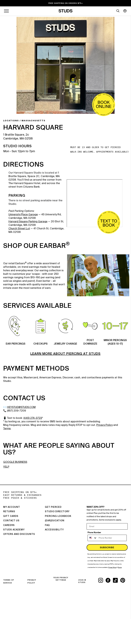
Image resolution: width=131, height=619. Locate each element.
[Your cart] (124, 10)
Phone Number (94, 532)
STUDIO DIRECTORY (57, 511)
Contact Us (11, 521)
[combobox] (92, 538)
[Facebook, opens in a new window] (109, 580)
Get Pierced (53, 507)
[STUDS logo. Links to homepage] (65, 10)
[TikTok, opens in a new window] (116, 580)
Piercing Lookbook (58, 516)
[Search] (117, 10)
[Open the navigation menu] (6, 11)
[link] (103, 104)
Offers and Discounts (19, 534)
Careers (9, 525)
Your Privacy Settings (60, 579)
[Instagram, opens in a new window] (102, 580)
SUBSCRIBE (107, 547)
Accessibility (54, 530)
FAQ (47, 525)
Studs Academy (14, 530)
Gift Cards (10, 516)
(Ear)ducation (54, 521)
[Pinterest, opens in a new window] (124, 580)
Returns (9, 511)
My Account (11, 507)
